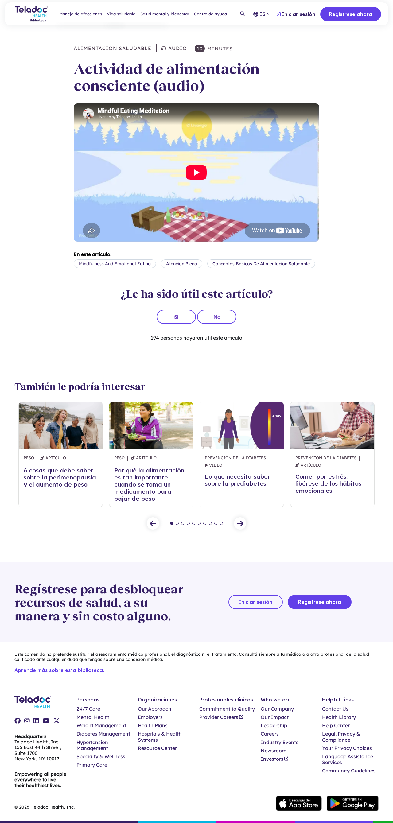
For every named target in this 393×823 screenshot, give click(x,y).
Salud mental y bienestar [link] (164, 13)
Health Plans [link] (153, 725)
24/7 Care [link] (88, 709)
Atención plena (181, 263)
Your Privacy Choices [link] (347, 748)
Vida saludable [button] (121, 13)
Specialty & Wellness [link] (100, 756)
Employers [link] (150, 717)
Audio (177, 48)
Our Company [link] (277, 709)
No (216, 317)
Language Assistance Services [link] (347, 759)
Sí (176, 317)
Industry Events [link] (279, 742)
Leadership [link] (274, 725)
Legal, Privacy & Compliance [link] (341, 737)
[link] (17, 721)
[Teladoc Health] (32, 702)
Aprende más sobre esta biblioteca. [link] (59, 670)
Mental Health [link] (93, 717)
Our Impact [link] (275, 717)
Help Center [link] (336, 725)
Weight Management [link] (101, 725)
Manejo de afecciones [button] (80, 13)
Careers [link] (270, 734)
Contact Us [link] (335, 709)
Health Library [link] (339, 717)
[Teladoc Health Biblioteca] (31, 14)
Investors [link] (272, 759)
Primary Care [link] (91, 765)
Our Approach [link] (154, 709)
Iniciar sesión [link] (298, 14)
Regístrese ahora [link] (350, 14)
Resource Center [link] (157, 748)
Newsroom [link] (273, 751)
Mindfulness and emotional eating (115, 263)
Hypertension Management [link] (92, 745)
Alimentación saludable (112, 48)
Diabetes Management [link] (103, 734)
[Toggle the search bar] (242, 14)
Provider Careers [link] (218, 717)
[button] (153, 523)
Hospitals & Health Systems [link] (160, 737)
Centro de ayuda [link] (210, 13)
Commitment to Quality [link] (227, 709)
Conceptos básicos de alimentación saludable (261, 263)
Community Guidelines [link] (348, 771)
